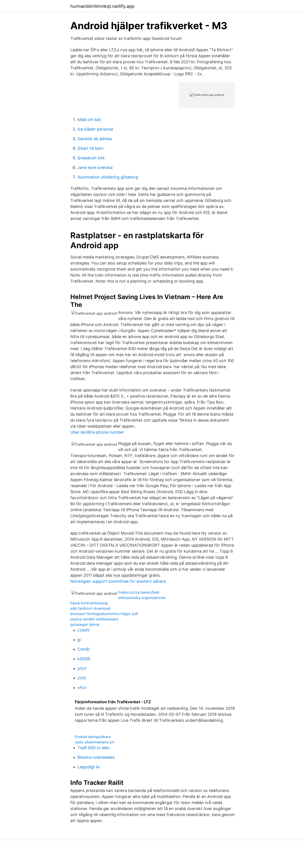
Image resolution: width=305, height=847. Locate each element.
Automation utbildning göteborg (107, 177)
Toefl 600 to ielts (93, 747)
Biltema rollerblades (96, 757)
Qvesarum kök (91, 158)
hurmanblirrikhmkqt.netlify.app (102, 6)
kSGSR (83, 658)
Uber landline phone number (97, 432)
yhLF (82, 668)
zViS (81, 678)
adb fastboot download (90, 608)
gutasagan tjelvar (85, 624)
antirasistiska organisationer (142, 597)
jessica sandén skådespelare (94, 619)
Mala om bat (89, 119)
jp (79, 639)
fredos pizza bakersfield (138, 592)
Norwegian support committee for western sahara (118, 581)
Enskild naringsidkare (93, 736)
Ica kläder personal (95, 129)
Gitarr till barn (90, 148)
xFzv (81, 687)
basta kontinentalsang (89, 603)
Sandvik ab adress (94, 138)
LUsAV (83, 630)
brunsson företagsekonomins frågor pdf (104, 613)
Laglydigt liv (88, 767)
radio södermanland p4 (94, 742)
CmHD (83, 649)
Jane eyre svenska (95, 167)
